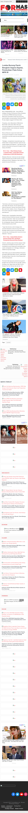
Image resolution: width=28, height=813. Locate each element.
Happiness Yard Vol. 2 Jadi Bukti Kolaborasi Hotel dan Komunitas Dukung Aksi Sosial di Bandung (13, 645)
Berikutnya (15, 364)
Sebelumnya (13, 349)
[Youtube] (21, 794)
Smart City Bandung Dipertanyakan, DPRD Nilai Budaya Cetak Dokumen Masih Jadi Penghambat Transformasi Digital (13, 394)
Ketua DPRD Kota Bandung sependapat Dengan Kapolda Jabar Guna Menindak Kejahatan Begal (12, 406)
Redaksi (3, 806)
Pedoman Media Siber (6, 807)
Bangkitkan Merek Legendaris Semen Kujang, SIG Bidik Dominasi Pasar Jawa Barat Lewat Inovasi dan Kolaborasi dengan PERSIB (13, 633)
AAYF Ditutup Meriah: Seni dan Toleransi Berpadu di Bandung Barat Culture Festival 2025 (13, 495)
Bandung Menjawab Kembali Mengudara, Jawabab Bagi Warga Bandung (16, 352)
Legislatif (17, 74)
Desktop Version (9, 808)
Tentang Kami (17, 806)
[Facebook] (13, 794)
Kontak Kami (10, 806)
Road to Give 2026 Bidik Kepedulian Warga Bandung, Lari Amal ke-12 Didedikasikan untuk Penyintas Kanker (14, 620)
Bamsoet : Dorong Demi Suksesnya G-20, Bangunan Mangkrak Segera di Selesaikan (12, 367)
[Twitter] (17, 794)
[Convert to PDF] (20, 104)
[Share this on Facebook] (8, 104)
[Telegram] (4, 108)
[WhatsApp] (4, 104)
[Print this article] (16, 104)
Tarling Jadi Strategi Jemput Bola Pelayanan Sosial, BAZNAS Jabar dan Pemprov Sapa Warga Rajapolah (14, 483)
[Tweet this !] (12, 104)
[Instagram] (25, 794)
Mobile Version (19, 808)
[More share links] (8, 108)
